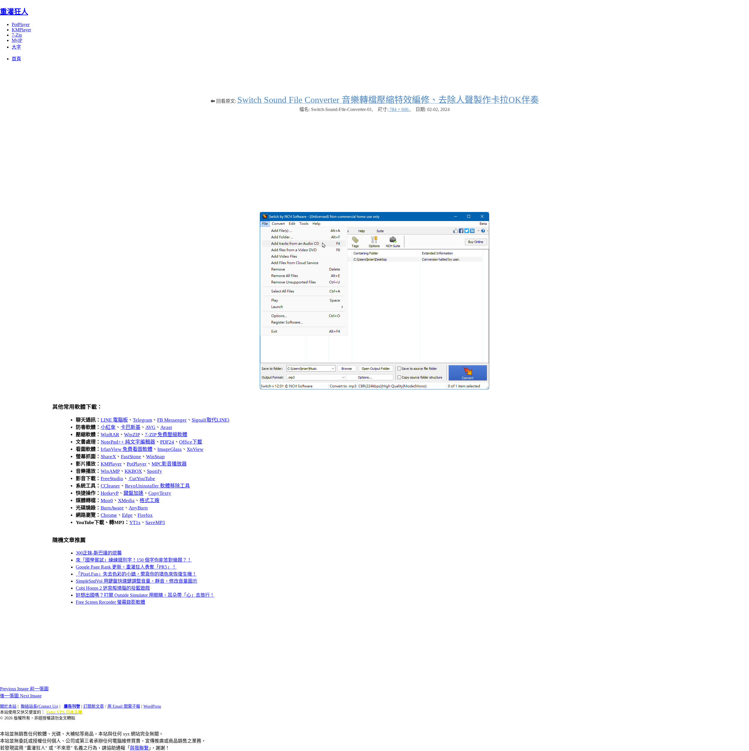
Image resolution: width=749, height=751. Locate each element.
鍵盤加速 (133, 493)
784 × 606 (399, 109)
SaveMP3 (155, 522)
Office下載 (190, 442)
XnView (195, 449)
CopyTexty (159, 493)
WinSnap (155, 456)
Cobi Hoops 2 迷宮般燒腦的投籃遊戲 (113, 588)
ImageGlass (169, 449)
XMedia (126, 500)
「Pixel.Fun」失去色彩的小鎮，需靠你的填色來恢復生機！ (136, 574)
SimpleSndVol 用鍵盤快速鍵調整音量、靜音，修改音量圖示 (136, 581)
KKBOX (133, 471)
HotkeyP (109, 493)
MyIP (17, 40)
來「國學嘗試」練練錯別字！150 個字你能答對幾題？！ (134, 559)
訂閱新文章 (93, 706)
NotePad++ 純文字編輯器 (128, 442)
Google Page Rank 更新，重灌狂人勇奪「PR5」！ (126, 566)
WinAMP (110, 471)
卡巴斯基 (130, 427)
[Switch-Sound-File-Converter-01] (374, 387)
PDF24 (167, 442)
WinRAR (110, 434)
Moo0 (107, 500)
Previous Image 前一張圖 (24, 688)
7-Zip (17, 34)
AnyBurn (138, 508)
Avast (166, 427)
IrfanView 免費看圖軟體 (126, 449)
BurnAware (112, 508)
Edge (127, 515)
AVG (150, 427)
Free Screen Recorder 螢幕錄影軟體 (110, 602)
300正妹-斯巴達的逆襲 (99, 552)
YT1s (134, 522)
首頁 (16, 58)
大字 (16, 47)
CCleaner (110, 486)
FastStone (131, 456)
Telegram (142, 420)
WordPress (152, 706)
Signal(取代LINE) (210, 420)
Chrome (109, 515)
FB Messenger (172, 420)
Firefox (145, 515)
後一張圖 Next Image (21, 695)
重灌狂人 (14, 12)
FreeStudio (112, 478)
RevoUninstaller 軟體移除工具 (157, 486)
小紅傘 (108, 427)
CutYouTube (141, 478)
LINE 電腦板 (114, 420)
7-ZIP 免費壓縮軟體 (166, 434)
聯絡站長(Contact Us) (39, 706)
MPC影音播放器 (169, 464)
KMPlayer (21, 29)
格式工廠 (149, 500)
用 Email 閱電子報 (123, 706)
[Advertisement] (374, 159)
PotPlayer (21, 24)
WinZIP (132, 434)
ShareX (108, 456)
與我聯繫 (139, 747)
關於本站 (8, 706)
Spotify (154, 471)
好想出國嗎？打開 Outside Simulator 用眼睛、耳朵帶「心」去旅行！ (145, 595)
